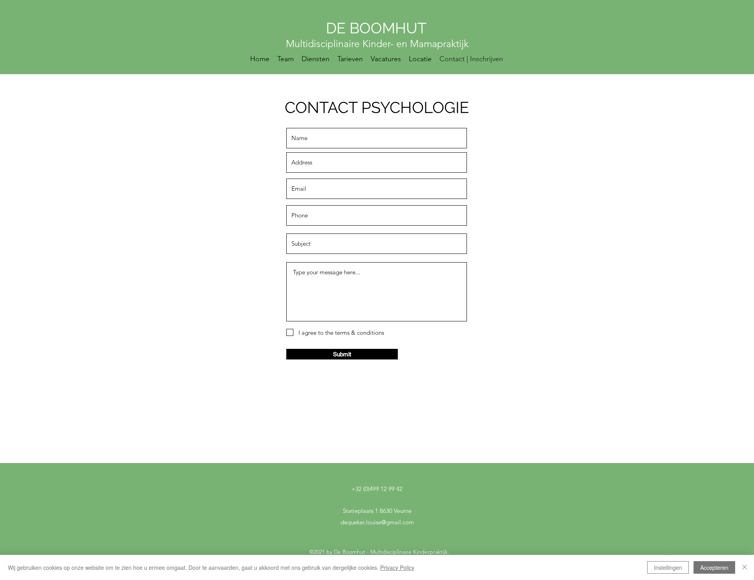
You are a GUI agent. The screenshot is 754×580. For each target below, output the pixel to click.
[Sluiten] (744, 567)
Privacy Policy (397, 567)
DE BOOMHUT (378, 28)
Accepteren (714, 567)
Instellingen (668, 567)
